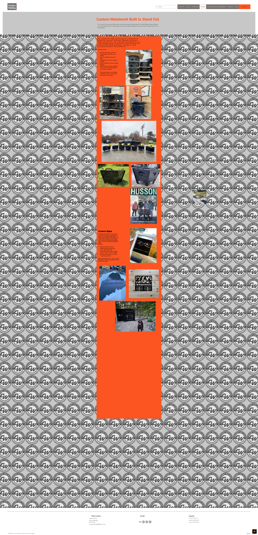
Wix (33, 533)
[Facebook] (146, 522)
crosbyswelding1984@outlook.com (97, 524)
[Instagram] (143, 522)
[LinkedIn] (150, 522)
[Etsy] (140, 522)
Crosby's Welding (12, 6)
